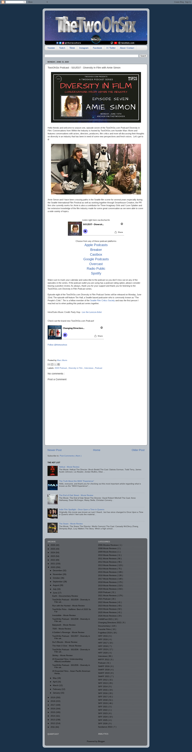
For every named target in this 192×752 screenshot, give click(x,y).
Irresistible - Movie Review (64, 615)
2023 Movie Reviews (107, 606)
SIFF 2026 (103, 723)
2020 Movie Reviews (107, 589)
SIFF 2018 (103, 700)
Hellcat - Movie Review (69, 467)
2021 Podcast (104, 599)
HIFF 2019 (103, 649)
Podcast (98, 368)
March (56, 685)
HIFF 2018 (103, 646)
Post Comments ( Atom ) (71, 456)
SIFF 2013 (103, 683)
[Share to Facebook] (58, 364)
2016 (53, 709)
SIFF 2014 (103, 686)
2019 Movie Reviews (107, 586)
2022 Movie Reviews (107, 602)
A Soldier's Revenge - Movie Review (68, 632)
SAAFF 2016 (104, 666)
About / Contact (127, 48)
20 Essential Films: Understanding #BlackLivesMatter (67, 660)
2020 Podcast (61, 368)
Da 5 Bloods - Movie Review (64, 642)
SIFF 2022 (103, 710)
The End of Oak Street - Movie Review (76, 495)
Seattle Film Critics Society (102, 300)
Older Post (138, 450)
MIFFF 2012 (104, 659)
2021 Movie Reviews (107, 596)
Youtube (51, 48)
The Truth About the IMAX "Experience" (76, 481)
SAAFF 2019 (104, 673)
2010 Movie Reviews (107, 555)
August (56, 585)
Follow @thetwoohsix (57, 345)
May (55, 678)
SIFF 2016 (103, 693)
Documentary (104, 626)
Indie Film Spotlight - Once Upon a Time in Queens (81, 509)
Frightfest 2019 (105, 633)
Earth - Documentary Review (65, 596)
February (57, 689)
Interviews (89, 368)
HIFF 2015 (103, 636)
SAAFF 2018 (104, 670)
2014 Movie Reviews (107, 569)
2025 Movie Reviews (107, 612)
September (58, 582)
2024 (53, 552)
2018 (53, 701)
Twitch (62, 48)
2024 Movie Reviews (107, 609)
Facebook (97, 48)
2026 (53, 545)
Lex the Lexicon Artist (92, 312)
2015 (53, 712)
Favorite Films (104, 629)
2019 (53, 697)
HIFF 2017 (103, 643)
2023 (53, 556)
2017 (53, 705)
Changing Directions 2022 (110, 623)
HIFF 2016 (103, 639)
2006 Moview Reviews (108, 545)
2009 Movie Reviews (107, 552)
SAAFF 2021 (104, 676)
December (58, 570)
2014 (53, 716)
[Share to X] (55, 364)
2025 (53, 549)
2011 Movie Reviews (107, 559)
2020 (53, 567)
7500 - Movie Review (61, 629)
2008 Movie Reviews (107, 548)
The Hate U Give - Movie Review (66, 646)
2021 (53, 564)
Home (96, 450)
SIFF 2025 (103, 720)
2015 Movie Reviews (107, 572)
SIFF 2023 (103, 713)
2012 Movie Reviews (107, 562)
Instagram (84, 48)
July (55, 589)
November (58, 574)
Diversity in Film (76, 368)
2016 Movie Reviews (107, 575)
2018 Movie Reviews (107, 582)
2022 (53, 560)
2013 (53, 720)
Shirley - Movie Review (62, 655)
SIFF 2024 (103, 717)
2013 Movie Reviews (107, 565)
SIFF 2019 (103, 703)
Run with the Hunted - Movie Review (68, 606)
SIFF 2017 (103, 697)
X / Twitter (111, 48)
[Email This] (49, 364)
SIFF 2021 (103, 707)
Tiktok (72, 48)
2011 (53, 727)
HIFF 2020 (103, 653)
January (57, 693)
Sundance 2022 (105, 727)
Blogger (101, 741)
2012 (53, 723)
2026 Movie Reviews (107, 616)
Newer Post (55, 450)
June (55, 593)
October (57, 578)
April (55, 682)
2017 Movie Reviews (107, 579)
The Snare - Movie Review (71, 524)
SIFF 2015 (103, 690)
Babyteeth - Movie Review (63, 625)
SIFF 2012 (103, 680)
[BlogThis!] (52, 364)
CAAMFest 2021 (105, 619)
